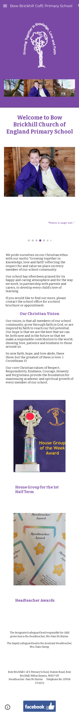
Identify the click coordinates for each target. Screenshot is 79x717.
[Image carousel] (39, 227)
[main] (39, 125)
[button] (5, 6)
